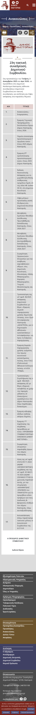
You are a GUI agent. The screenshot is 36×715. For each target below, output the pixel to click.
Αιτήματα (7, 583)
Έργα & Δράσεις (9, 612)
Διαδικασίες (8, 609)
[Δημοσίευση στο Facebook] (20, 32)
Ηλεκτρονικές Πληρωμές (13, 585)
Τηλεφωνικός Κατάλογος (13, 603)
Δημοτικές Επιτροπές (11, 657)
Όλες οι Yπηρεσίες (10, 591)
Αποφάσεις (7, 637)
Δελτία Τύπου (8, 634)
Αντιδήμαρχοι (8, 654)
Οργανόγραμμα (9, 600)
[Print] (4, 32)
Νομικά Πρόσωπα (10, 663)
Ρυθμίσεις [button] (15, 712)
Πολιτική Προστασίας (27, 712)
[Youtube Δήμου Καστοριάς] (17, 2)
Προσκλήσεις (15, 26)
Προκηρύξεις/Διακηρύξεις (13, 626)
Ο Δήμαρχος (8, 651)
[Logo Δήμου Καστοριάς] (5, 5)
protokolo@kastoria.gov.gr (14, 693)
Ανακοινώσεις (28, 26)
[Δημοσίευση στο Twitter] (26, 32)
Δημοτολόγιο (8, 588)
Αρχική (5, 26)
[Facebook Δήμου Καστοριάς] (13, 2)
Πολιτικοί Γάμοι (9, 606)
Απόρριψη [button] (6, 712)
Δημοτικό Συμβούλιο (11, 660)
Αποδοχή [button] (31, 709)
